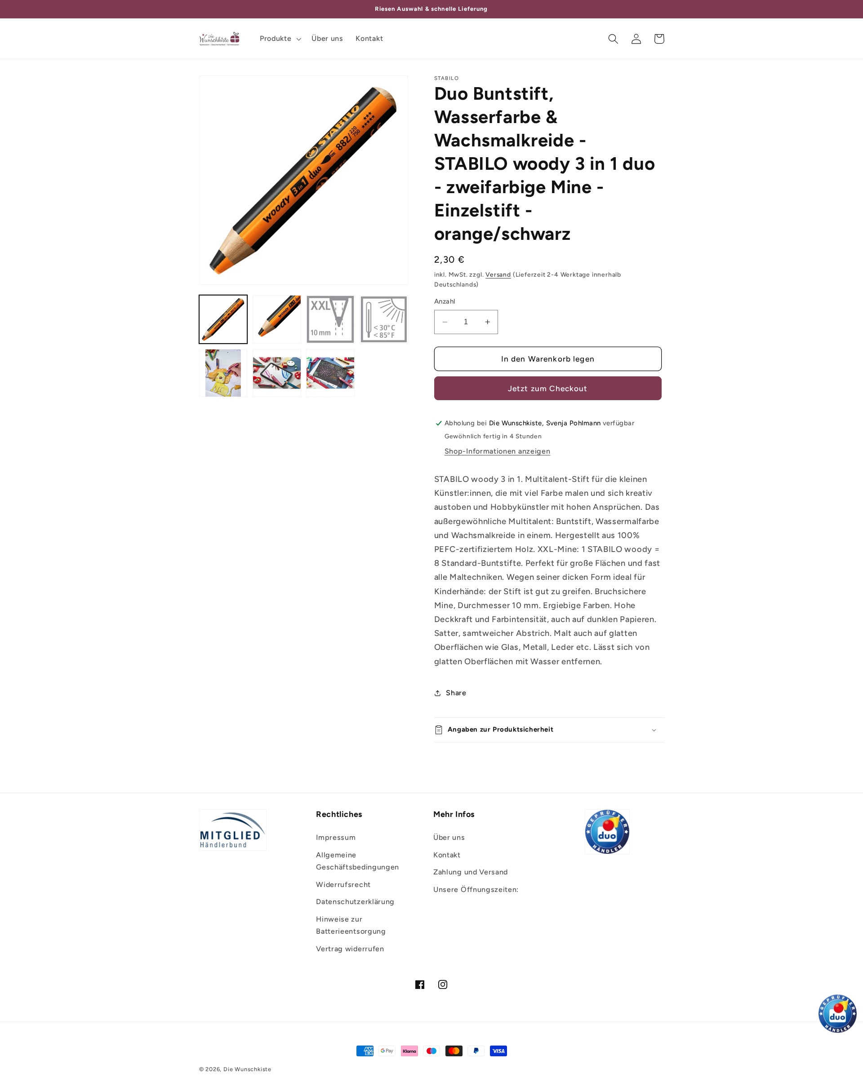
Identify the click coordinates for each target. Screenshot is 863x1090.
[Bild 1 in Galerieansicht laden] (223, 319)
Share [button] (456, 692)
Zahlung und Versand (470, 872)
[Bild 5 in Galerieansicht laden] (223, 373)
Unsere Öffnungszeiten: (476, 889)
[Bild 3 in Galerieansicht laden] (330, 319)
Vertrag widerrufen (350, 948)
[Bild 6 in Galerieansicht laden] (277, 373)
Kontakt (447, 855)
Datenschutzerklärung (355, 901)
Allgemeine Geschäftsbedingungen (357, 861)
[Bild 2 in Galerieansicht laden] (277, 319)
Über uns (449, 837)
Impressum (336, 837)
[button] (279, 38)
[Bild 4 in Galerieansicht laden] (384, 319)
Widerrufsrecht (343, 884)
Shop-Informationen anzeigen (498, 451)
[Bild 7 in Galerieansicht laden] (330, 373)
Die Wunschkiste (247, 1069)
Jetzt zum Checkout (548, 388)
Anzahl (444, 301)
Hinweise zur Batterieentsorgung (351, 925)
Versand (498, 274)
